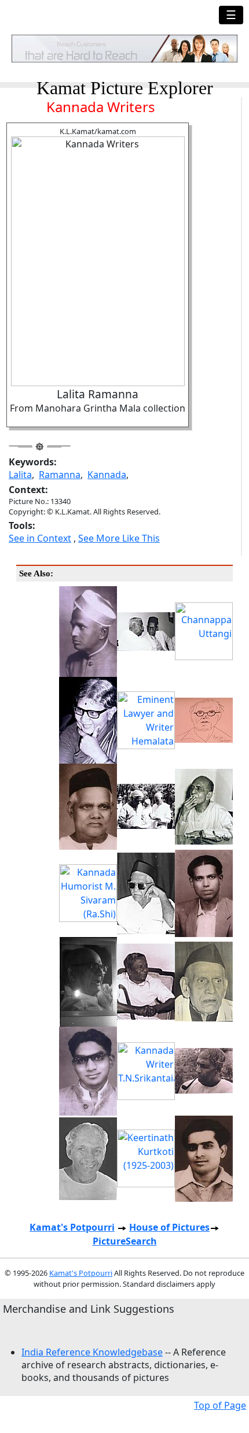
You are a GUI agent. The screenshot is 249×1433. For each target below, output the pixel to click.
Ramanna (59, 474)
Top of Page (220, 1405)
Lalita (20, 474)
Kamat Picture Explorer (124, 87)
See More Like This (119, 538)
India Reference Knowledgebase (92, 1352)
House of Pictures (169, 1227)
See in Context (40, 538)
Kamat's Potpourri (72, 1227)
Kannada (106, 474)
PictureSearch (125, 1241)
